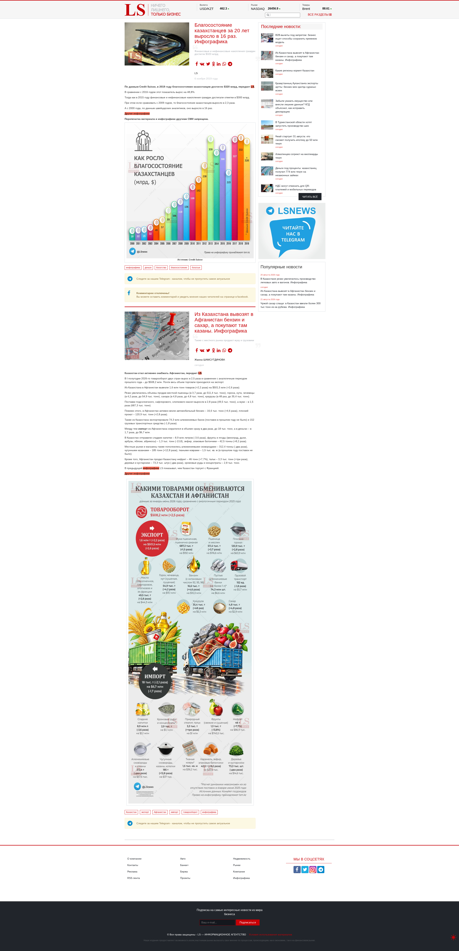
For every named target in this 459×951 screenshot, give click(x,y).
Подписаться (248, 922)
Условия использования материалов (270, 934)
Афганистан (160, 812)
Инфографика (241, 878)
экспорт (145, 812)
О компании (134, 858)
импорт (174, 812)
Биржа (184, 871)
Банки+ (184, 865)
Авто (183, 858)
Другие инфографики (137, 113)
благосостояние (179, 267)
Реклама (132, 871)
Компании (239, 871)
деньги (148, 267)
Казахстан (131, 812)
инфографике (151, 468)
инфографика (133, 267)
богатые (196, 267)
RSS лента (133, 878)
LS (196, 73)
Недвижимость (241, 858)
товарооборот (190, 812)
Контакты (132, 865)
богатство (161, 267)
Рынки (236, 865)
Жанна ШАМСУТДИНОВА (210, 359)
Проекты (185, 878)
